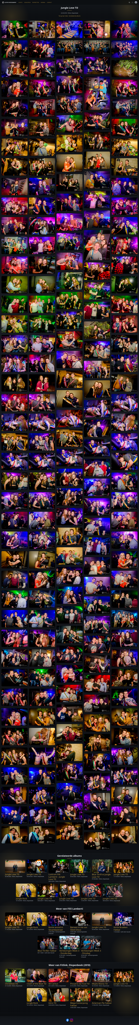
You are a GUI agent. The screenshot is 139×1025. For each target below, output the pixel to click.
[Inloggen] (136, 2)
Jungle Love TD (12, 874)
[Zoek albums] (129, 2)
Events (20, 2)
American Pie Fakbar (102, 1003)
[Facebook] (67, 1020)
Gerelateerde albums (74, 16)
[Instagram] (71, 1020)
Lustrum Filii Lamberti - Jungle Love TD (57, 877)
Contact (49, 2)
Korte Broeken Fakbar (121, 928)
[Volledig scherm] (132, 2)
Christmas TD (11, 983)
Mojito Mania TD (100, 983)
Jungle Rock (21, 898)
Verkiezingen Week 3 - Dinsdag (91, 951)
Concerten (27, 2)
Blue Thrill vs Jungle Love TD (101, 875)
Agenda (43, 2)
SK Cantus (53, 983)
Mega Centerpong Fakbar (79, 1004)
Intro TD (52, 1003)
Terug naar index (63, 16)
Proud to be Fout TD (79, 983)
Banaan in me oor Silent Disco (78, 928)
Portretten (35, 2)
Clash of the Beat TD (36, 983)
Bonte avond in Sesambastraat (56, 928)
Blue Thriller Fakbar (47, 950)
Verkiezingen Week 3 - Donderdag (69, 951)
